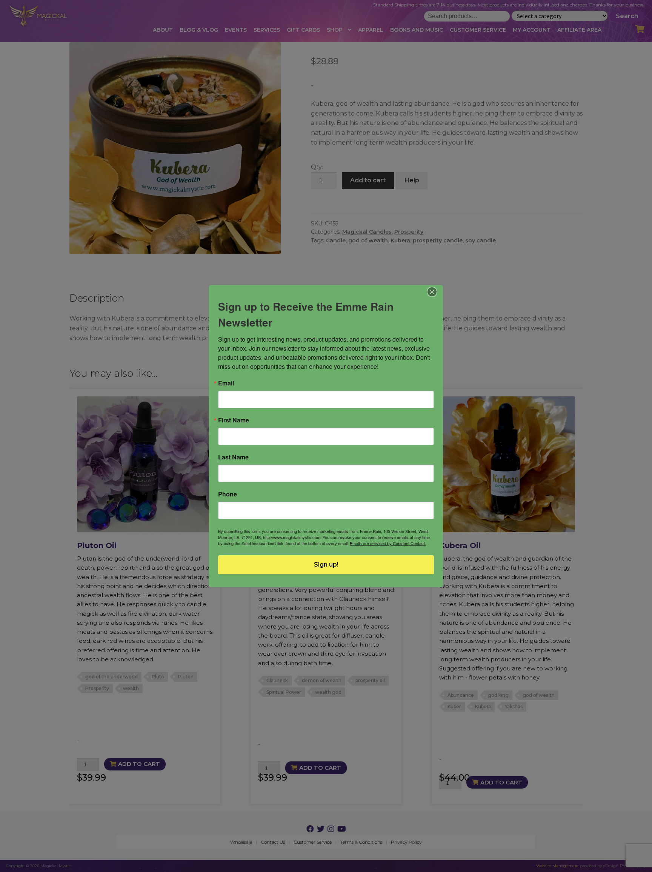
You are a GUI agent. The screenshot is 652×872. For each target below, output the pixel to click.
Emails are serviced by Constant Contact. (388, 543)
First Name (233, 420)
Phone (227, 494)
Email (226, 383)
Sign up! (326, 564)
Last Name (233, 457)
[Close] (432, 291)
